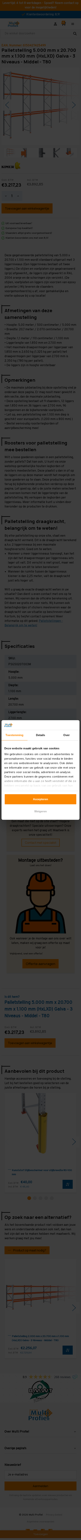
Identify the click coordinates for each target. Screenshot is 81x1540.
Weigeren (40, 811)
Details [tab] (40, 735)
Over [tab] (66, 735)
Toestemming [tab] (14, 735)
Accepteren (40, 799)
